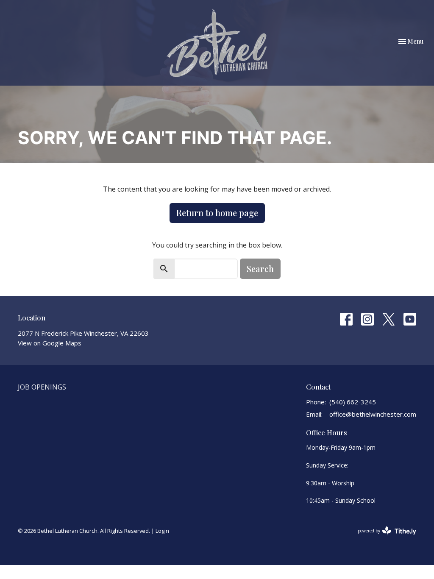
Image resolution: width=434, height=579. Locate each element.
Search (260, 268)
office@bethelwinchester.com (372, 414)
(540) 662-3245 (352, 402)
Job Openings (42, 387)
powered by (382, 538)
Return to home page (217, 212)
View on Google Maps (49, 343)
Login (162, 530)
